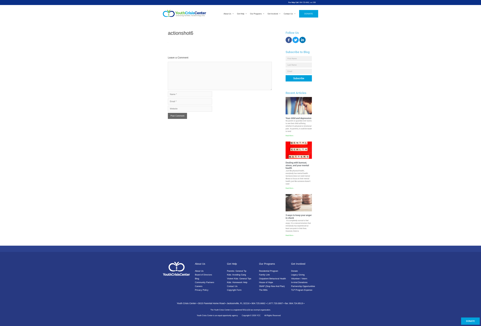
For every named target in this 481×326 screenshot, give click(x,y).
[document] (240, 163)
